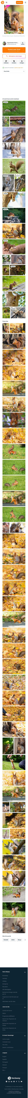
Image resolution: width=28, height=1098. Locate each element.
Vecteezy (4, 1090)
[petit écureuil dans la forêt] (13, 228)
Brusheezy (5, 1087)
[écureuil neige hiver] (13, 161)
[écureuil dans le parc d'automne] (13, 259)
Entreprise (5, 1095)
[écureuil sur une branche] (5, 121)
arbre (12, 1051)
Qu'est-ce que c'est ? (18, 67)
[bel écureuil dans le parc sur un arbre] (20, 299)
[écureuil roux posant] (6, 352)
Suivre (22, 44)
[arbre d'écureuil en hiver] (13, 145)
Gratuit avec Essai (14, 50)
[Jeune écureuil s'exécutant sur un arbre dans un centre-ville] (13, 275)
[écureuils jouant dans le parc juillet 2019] (13, 108)
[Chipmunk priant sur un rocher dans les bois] (6, 288)
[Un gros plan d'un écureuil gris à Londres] (9, 363)
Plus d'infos (6, 71)
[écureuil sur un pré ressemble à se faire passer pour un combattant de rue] (13, 177)
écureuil (6, 1051)
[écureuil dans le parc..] (13, 482)
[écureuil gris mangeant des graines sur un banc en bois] (8, 193)
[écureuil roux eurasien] (13, 244)
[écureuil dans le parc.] (13, 529)
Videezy (4, 1093)
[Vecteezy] (2, 2)
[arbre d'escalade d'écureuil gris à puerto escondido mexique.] (7, 211)
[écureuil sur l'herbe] (13, 322)
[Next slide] (21, 1051)
